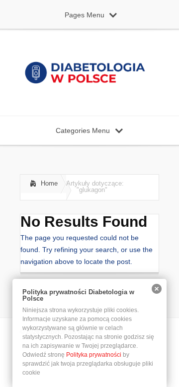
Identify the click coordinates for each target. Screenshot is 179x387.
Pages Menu (84, 15)
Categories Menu (83, 130)
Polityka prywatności (93, 354)
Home (49, 183)
